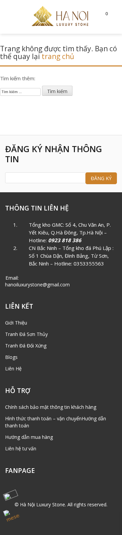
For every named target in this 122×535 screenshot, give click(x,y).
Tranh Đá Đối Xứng (25, 345)
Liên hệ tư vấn (20, 448)
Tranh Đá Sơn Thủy (26, 334)
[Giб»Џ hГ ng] (103, 13)
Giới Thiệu (16, 322)
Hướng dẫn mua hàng (29, 437)
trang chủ (58, 56)
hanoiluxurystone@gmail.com (37, 284)
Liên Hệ (13, 368)
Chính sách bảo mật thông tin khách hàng (50, 407)
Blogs (11, 357)
